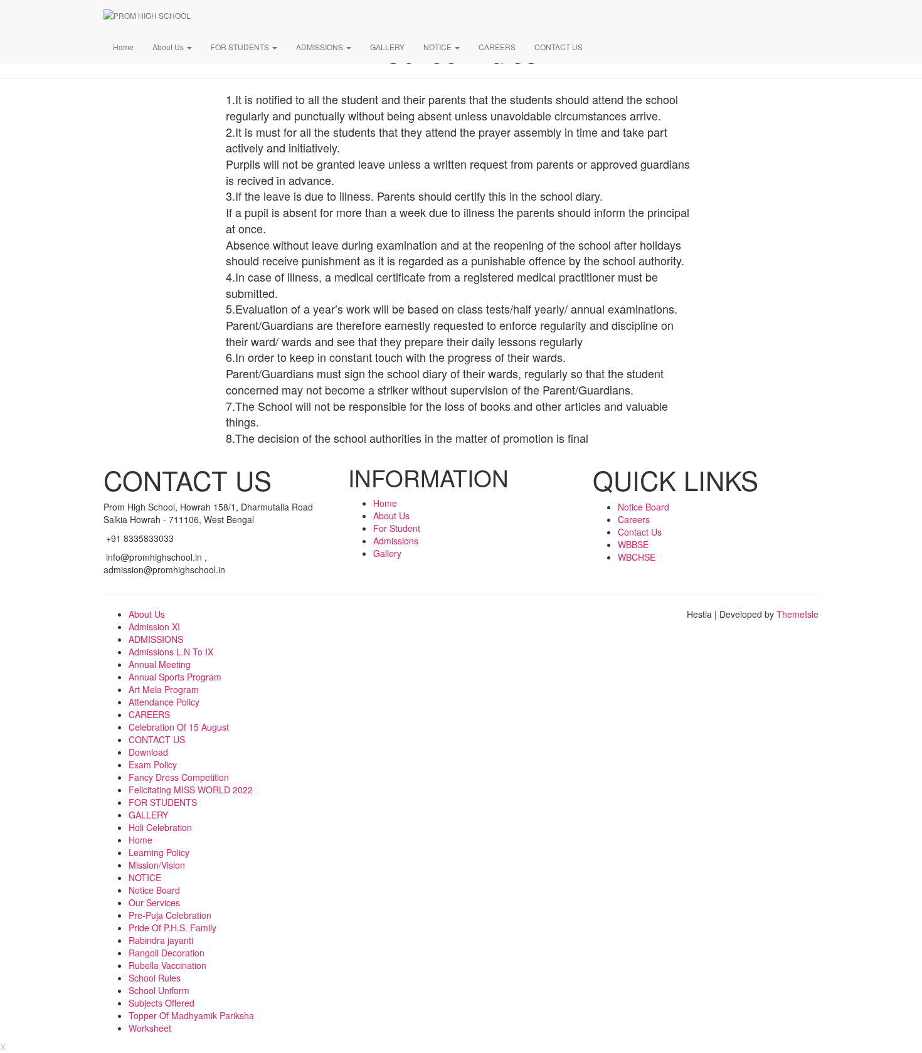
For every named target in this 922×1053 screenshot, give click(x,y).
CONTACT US (558, 46)
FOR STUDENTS (241, 46)
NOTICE (438, 46)
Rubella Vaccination (167, 965)
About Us (169, 46)
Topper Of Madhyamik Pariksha (191, 1015)
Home (123, 46)
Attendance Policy (164, 702)
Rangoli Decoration (166, 952)
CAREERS (497, 46)
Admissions (395, 540)
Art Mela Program (164, 689)
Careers (634, 519)
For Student (396, 528)
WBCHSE (636, 557)
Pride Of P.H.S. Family (172, 927)
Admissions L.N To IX (171, 651)
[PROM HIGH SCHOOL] (480, 15)
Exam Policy (153, 764)
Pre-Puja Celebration (170, 915)
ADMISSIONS (320, 46)
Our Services (154, 902)
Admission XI (154, 626)
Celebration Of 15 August (179, 727)
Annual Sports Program (175, 676)
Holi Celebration (160, 827)
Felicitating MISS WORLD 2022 (191, 789)
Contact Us (640, 532)
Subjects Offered (161, 1003)
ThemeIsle (797, 614)
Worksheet (150, 1028)
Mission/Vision (157, 865)
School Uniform (159, 990)
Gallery (387, 553)
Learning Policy (159, 852)
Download (148, 752)
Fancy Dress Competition (179, 777)
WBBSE (633, 544)
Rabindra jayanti (161, 940)
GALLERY (387, 46)
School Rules (155, 977)
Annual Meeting (160, 664)
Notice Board (643, 506)
